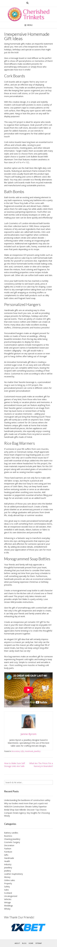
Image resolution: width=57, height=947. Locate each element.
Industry (7, 864)
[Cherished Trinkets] (28, 14)
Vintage (7, 902)
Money (7, 877)
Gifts (22, 751)
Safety (7, 886)
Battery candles (11, 832)
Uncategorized (10, 896)
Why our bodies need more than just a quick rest (26, 803)
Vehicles (7, 899)
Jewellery (37, 751)
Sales (6, 889)
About (17, 943)
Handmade (29, 751)
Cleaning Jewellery (12, 839)
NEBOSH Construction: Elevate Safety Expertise (25, 806)
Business (8, 836)
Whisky (7, 908)
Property (8, 883)
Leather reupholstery (13, 874)
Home (31, 943)
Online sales (9, 880)
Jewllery (7, 870)
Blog (24, 943)
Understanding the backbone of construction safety (27, 800)
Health (7, 861)
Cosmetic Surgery (12, 842)
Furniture (8, 851)
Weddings (8, 905)
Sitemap (38, 943)
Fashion (7, 848)
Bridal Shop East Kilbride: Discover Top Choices (25, 809)
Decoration (15, 751)
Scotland (8, 893)
